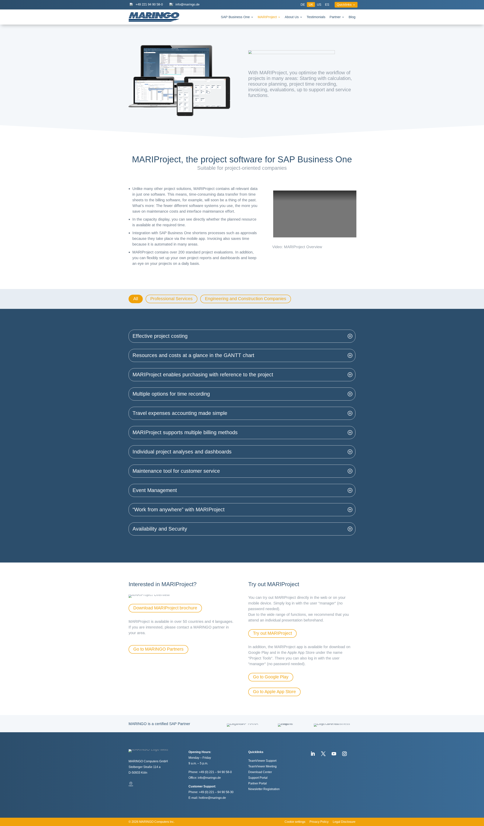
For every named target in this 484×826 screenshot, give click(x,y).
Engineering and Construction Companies (245, 298)
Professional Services (171, 298)
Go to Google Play (271, 676)
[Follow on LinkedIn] (312, 753)
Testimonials (316, 17)
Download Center (260, 772)
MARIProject (267, 17)
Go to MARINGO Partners (158, 649)
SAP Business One (235, 17)
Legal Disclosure (344, 822)
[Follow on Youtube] (333, 753)
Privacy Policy (319, 822)
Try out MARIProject (272, 633)
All (135, 298)
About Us (292, 17)
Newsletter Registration (264, 789)
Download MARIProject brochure (165, 607)
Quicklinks (344, 4)
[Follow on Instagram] (344, 753)
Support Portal (258, 777)
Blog (352, 17)
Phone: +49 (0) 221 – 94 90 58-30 (210, 792)
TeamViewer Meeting (262, 766)
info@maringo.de (209, 777)
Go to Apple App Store (274, 691)
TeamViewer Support (262, 760)
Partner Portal (257, 783)
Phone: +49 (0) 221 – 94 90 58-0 (210, 772)
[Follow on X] (323, 753)
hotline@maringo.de (212, 797)
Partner (335, 17)
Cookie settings (295, 822)
